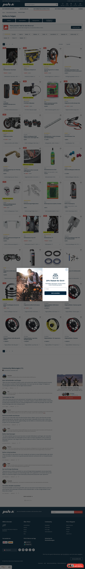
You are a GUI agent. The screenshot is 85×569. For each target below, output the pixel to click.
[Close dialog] (67, 269)
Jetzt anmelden (55, 293)
